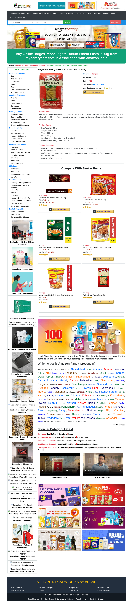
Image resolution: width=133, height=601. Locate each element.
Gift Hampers (79, 441)
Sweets (69, 441)
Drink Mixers (62, 434)
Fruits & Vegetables (17, 17)
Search (67, 22)
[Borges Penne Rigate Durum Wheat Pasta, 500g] (51, 91)
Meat (113, 448)
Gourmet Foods (108, 13)
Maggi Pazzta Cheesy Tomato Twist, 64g (97, 247)
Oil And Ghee (63, 448)
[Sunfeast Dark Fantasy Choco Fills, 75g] (59, 183)
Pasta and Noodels (76, 448)
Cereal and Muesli (64, 444)
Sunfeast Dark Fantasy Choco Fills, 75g (52, 198)
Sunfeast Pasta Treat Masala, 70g (94, 200)
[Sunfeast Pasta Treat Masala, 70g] (103, 184)
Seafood (41, 450)
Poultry (118, 448)
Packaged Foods (50, 13)
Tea (48, 434)
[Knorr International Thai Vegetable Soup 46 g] (59, 230)
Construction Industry (65, 599)
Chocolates (61, 441)
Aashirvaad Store (59, 477)
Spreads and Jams (84, 444)
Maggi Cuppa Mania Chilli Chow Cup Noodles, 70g (56, 295)
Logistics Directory (97, 599)
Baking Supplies (91, 448)
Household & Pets (66, 13)
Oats (74, 444)
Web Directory (82, 599)
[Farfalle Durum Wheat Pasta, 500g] (103, 277)
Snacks (87, 437)
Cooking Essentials (17, 13)
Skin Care (97, 13)
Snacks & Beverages (34, 13)
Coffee (53, 434)
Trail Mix (80, 437)
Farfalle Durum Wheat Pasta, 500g (94, 295)
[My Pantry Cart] (22, 5)
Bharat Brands (33, 599)
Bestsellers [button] (115, 22)
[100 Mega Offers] (81, 336)
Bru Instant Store (103, 477)
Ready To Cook (103, 448)
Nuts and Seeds (70, 437)
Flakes (94, 444)
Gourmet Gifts (90, 441)
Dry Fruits (59, 437)
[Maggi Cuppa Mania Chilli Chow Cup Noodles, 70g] (59, 277)
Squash (71, 434)
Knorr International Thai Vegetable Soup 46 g (54, 247)
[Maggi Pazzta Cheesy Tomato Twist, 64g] (103, 230)
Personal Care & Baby (83, 13)
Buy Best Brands (47, 599)
